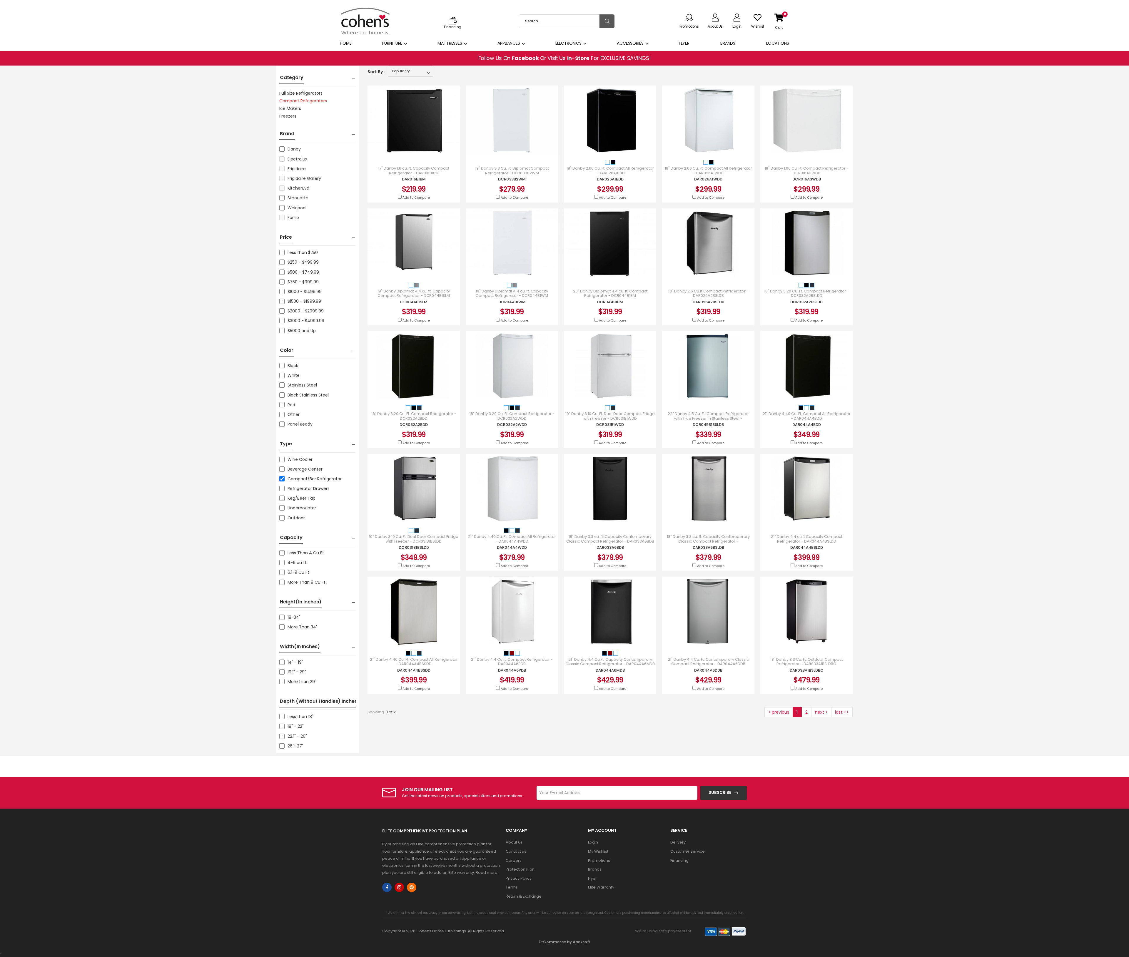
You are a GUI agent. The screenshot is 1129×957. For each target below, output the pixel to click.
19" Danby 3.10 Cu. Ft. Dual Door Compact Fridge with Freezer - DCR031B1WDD (610, 416)
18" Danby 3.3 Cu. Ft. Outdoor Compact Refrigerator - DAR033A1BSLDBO (806, 661)
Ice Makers (290, 108)
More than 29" (302, 681)
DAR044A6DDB (708, 670)
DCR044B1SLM (413, 302)
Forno (293, 217)
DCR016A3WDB (806, 179)
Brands (727, 43)
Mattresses (449, 43)
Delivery (678, 842)
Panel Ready (300, 424)
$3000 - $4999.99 (306, 320)
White (294, 375)
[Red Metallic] (512, 653)
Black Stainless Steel (308, 395)
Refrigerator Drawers (309, 488)
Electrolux (297, 159)
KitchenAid (298, 188)
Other (294, 414)
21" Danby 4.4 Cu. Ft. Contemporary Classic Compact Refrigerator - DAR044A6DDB (708, 661)
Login (593, 842)
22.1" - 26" (297, 736)
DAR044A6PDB (512, 670)
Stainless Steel (302, 385)
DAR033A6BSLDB (708, 547)
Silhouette (298, 197)
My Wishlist (598, 851)
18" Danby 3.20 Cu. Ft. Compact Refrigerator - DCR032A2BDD (413, 416)
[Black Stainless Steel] (812, 407)
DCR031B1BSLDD (414, 547)
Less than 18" (300, 716)
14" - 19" (295, 662)
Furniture (392, 43)
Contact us (516, 851)
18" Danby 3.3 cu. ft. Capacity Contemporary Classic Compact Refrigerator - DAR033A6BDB (610, 538)
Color (286, 350)
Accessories (630, 43)
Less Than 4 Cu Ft (306, 553)
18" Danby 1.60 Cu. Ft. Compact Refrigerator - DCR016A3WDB (807, 170)
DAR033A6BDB (610, 547)
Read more (486, 872)
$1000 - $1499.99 (305, 291)
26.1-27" (295, 746)
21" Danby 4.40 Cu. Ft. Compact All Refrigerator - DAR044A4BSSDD (414, 661)
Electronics (568, 43)
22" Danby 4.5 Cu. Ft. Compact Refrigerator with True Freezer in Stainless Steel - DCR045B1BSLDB (708, 418)
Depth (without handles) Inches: (319, 701)
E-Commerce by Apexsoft (565, 942)
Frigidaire (297, 168)
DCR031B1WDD (610, 424)
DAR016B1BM (414, 179)
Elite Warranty (601, 887)
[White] (608, 162)
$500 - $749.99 (303, 272)
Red (291, 404)
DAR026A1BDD (610, 179)
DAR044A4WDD (512, 547)
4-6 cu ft (297, 562)
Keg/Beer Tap (301, 498)
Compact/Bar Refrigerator (315, 478)
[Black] (613, 162)
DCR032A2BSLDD (806, 302)
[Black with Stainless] (812, 284)
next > (821, 712)
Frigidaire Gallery (304, 178)
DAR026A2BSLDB (708, 302)
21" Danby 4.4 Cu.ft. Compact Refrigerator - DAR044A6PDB (512, 661)
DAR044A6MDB (610, 670)
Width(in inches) (300, 646)
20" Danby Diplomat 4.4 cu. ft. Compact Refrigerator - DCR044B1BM (610, 293)
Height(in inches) (300, 602)
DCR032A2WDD (512, 424)
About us (514, 842)
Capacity (291, 537)
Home (346, 43)
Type (286, 443)
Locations (777, 43)
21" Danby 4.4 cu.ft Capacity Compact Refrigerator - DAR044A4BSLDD (806, 538)
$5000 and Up (302, 330)
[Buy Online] (408, 148)
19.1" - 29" (297, 672)
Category (291, 77)
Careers (514, 860)
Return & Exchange (524, 896)
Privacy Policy (519, 878)
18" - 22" (296, 726)
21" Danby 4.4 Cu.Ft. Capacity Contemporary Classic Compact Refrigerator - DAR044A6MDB (610, 661)
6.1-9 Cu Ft (298, 572)
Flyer (684, 43)
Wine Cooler (300, 459)
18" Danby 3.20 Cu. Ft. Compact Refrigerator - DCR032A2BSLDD (806, 293)
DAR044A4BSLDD (806, 547)
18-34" (294, 617)
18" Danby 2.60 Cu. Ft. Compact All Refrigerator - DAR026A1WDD (708, 170)
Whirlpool (297, 207)
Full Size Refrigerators (301, 93)
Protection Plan (520, 869)
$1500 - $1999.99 (304, 301)
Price (286, 237)
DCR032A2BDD (414, 424)
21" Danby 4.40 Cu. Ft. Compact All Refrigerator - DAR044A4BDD (807, 416)
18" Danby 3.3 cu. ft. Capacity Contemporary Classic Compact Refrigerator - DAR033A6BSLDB (708, 541)
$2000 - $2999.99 (306, 311)
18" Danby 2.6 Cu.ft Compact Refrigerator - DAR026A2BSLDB (708, 293)
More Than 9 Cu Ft (306, 582)
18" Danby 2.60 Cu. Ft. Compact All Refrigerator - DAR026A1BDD (610, 170)
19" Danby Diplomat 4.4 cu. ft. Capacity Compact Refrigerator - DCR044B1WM (512, 293)
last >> (842, 712)
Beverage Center (305, 469)
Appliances (508, 43)
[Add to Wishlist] (419, 148)
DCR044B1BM (610, 302)
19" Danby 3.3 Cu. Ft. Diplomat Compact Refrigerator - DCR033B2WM (512, 170)
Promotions (599, 860)
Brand (287, 133)
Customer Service (687, 851)
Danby (294, 149)
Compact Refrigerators (303, 101)
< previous (778, 712)
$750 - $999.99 (303, 282)
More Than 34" (303, 627)
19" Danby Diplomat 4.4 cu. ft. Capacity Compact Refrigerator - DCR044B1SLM (414, 293)
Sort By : (376, 72)
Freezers (287, 116)
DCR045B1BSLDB (708, 424)
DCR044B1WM (512, 302)
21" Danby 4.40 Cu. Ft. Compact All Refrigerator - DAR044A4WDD (512, 538)
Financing (679, 860)
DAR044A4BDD (806, 424)
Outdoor (296, 518)
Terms (512, 887)
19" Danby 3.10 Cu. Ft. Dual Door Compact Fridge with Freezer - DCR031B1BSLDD (413, 538)
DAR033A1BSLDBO (807, 670)
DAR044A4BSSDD (413, 670)
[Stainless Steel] (416, 284)
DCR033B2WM (512, 179)
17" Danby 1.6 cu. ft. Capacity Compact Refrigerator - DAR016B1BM (413, 170)
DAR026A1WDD (708, 179)
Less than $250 (303, 252)
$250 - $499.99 (303, 262)
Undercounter (302, 508)
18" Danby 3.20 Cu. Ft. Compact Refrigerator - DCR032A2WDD (512, 416)
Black (293, 365)
